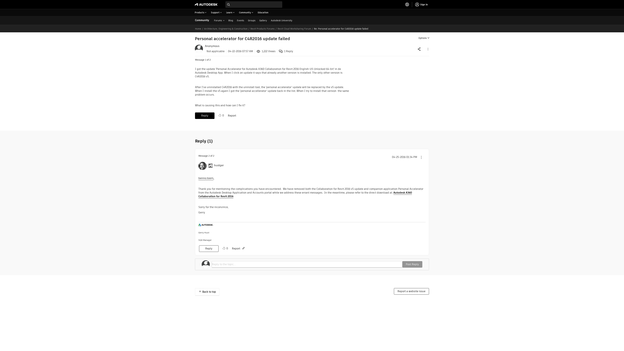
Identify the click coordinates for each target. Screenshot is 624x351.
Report (232, 115)
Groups (251, 20)
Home (198, 28)
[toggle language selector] (407, 4)
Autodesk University (281, 20)
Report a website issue (411, 291)
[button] (428, 49)
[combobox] (253, 4)
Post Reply (412, 264)
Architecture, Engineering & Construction (225, 28)
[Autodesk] (206, 4)
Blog (230, 20)
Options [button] (422, 38)
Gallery (263, 20)
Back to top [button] (209, 292)
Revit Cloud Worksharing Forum (294, 28)
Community (202, 20)
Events (240, 20)
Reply (204, 115)
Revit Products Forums (262, 28)
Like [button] (220, 115)
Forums (218, 20)
